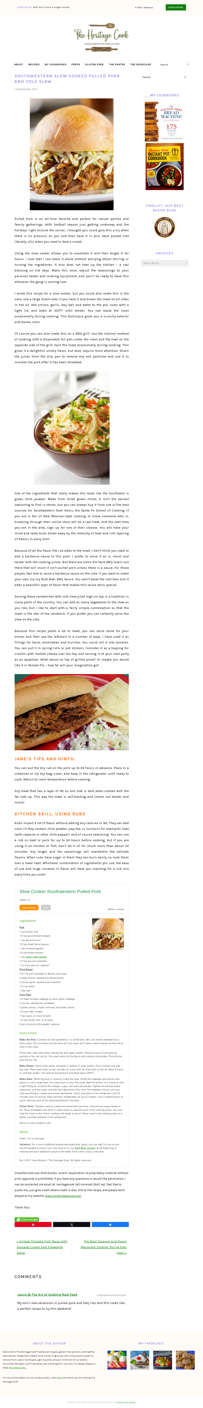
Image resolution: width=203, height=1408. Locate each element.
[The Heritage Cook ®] (101, 53)
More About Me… (17, 1367)
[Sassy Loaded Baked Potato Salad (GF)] (162, 1360)
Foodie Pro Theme (126, 1402)
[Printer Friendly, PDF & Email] (27, 1219)
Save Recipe (29, 907)
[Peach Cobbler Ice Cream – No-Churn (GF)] (117, 1360)
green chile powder (36, 956)
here (59, 1377)
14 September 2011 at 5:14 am (111, 1295)
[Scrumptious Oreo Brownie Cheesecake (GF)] (139, 1360)
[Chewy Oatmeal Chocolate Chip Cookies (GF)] (185, 1360)
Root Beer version (85, 1148)
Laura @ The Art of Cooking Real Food (47, 1294)
